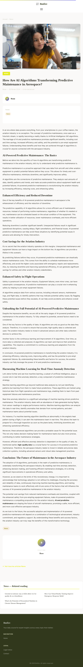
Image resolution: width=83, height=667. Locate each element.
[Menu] (41, 9)
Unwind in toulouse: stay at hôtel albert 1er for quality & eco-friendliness (20, 595)
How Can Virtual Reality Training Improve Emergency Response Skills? (59, 595)
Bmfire (41, 3)
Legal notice (7, 650)
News (11, 19)
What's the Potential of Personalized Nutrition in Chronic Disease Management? (21, 602)
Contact (6, 653)
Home (5, 638)
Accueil (5, 19)
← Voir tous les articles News (14, 566)
